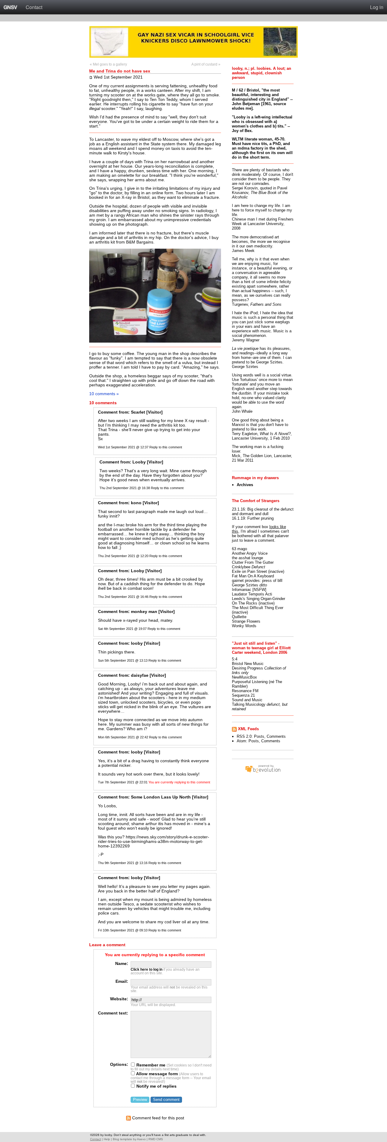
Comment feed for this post (157, 1118)
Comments (276, 736)
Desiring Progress (247, 668)
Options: (119, 1064)
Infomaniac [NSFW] (249, 589)
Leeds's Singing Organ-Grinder (258, 598)
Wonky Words (244, 626)
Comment (108, 412)
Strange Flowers (246, 621)
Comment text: (113, 1013)
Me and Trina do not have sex (119, 71)
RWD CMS (155, 1139)
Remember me (150, 1065)
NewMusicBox (244, 677)
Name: (121, 963)
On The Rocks (244, 603)
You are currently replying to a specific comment (155, 955)
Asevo (141, 1139)
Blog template (122, 1139)
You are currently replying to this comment (179, 782)
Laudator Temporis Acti (252, 594)
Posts (259, 736)
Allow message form (156, 1074)
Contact (34, 7)
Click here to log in (146, 969)
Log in (376, 7)
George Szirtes (245, 585)
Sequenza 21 (243, 695)
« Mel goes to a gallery (108, 64)
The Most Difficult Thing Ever (257, 607)
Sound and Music (247, 700)
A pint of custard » (205, 64)
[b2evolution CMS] (263, 772)
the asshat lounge (247, 558)
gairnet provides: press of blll (257, 580)
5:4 (234, 659)
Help (107, 1139)
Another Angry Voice (250, 553)
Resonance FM (245, 691)
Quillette (239, 617)
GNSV (10, 7)
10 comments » (104, 393)
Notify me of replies (156, 1086)
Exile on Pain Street (249, 571)
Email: (121, 981)
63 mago (239, 549)
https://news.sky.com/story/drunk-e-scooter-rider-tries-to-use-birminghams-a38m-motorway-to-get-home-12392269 (153, 841)
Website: (119, 999)
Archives (245, 484)
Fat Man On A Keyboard (253, 576)
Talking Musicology (248, 704)
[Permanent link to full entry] (91, 77)
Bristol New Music (248, 663)
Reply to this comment (165, 447)
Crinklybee (241, 567)
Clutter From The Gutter (253, 562)
